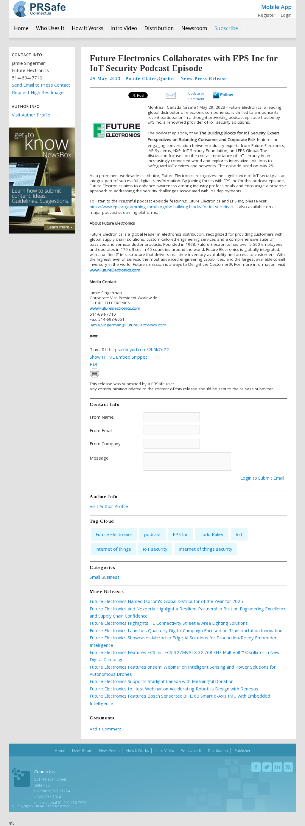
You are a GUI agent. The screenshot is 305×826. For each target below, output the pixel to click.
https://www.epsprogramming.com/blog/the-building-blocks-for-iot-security (159, 206)
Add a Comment (105, 729)
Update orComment (196, 95)
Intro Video (124, 28)
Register (267, 15)
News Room (82, 750)
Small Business (105, 577)
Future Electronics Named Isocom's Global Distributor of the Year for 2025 (166, 601)
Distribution (159, 28)
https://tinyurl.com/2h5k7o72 (139, 349)
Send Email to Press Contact (41, 85)
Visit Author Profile (31, 115)
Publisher (242, 750)
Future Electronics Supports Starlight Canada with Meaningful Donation (162, 681)
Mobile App (276, 6)
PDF (94, 364)
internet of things (113, 549)
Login (286, 15)
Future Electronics (114, 534)
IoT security (155, 549)
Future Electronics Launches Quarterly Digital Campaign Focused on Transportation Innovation (186, 630)
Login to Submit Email (262, 478)
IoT (239, 534)
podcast (152, 534)
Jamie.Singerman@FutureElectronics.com (128, 325)
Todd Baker (212, 534)
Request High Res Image (38, 92)
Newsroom (194, 28)
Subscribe (226, 28)
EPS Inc (180, 534)
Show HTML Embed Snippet (118, 357)
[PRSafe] (39, 9)
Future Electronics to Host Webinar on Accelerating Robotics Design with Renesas (174, 689)
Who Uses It (50, 28)
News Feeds (109, 750)
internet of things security (205, 549)
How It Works (87, 28)
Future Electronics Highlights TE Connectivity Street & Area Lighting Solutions (169, 623)
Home (21, 28)
